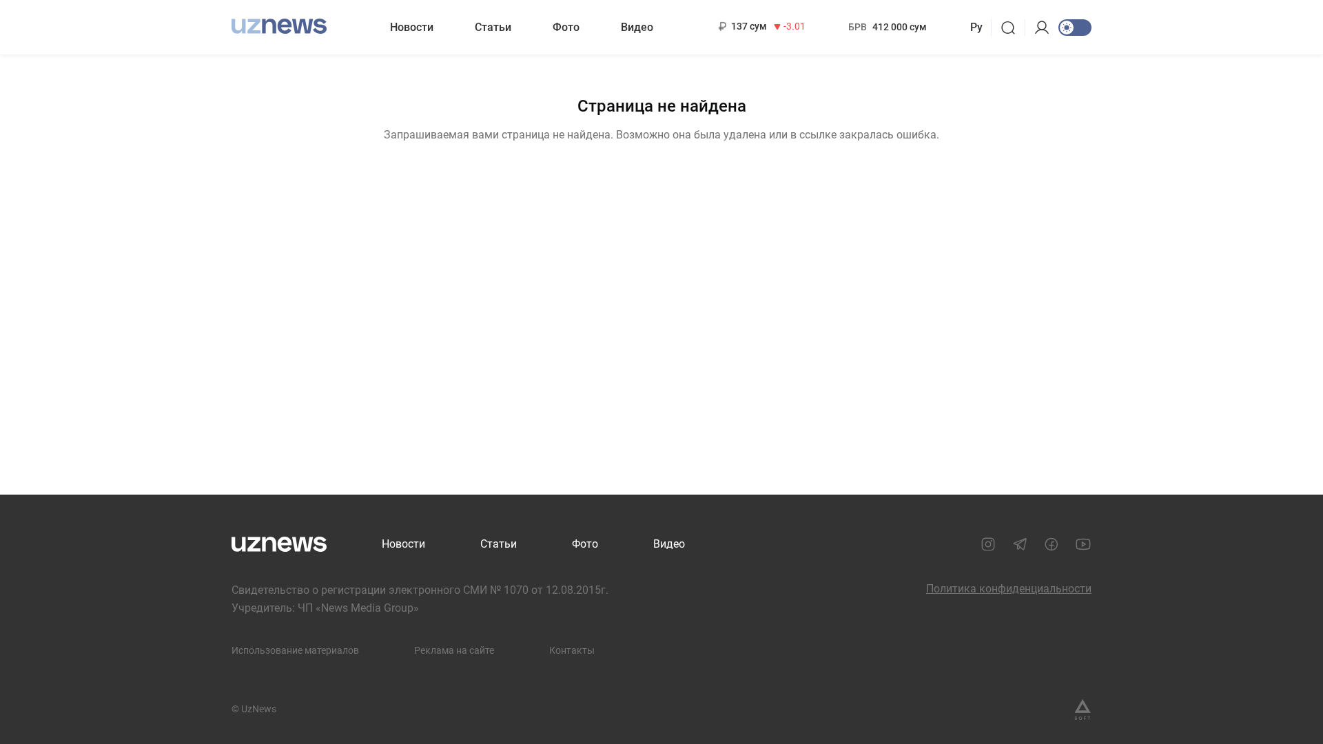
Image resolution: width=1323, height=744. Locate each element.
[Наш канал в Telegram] (1020, 544)
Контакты (572, 650)
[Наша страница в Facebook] (1051, 544)
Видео (637, 27)
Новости (411, 27)
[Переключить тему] (1074, 27)
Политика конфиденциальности (1008, 588)
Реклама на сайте (454, 650)
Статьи (493, 27)
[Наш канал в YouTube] (1083, 544)
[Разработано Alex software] (1082, 709)
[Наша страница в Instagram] (988, 544)
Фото (566, 27)
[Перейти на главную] (279, 25)
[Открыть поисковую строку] (1012, 27)
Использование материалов (295, 650)
